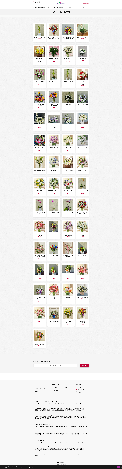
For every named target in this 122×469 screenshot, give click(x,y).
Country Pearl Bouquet (82, 297)
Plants (66, 7)
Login (66, 387)
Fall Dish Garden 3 (40, 277)
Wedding (53, 7)
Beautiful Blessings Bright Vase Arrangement (82, 321)
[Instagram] (86, 4)
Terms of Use (31, 467)
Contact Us (68, 376)
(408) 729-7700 (37, 3)
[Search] (84, 7)
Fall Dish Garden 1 (68, 277)
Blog (70, 7)
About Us (55, 387)
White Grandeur (82, 58)
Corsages (49, 7)
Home (56, 16)
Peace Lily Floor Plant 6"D (82, 37)
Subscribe (84, 365)
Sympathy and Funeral (42, 7)
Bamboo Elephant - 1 (53, 81)
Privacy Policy (54, 376)
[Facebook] (84, 4)
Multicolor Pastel (68, 297)
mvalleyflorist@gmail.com (82, 389)
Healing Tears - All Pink (82, 277)
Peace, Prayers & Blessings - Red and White (82, 83)
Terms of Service (61, 376)
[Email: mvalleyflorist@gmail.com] (88, 4)
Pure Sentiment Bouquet (82, 147)
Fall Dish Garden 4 (82, 255)
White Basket (68, 104)
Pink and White (39, 320)
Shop (59, 16)
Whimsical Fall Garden (54, 233)
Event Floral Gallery (60, 7)
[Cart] (86, 7)
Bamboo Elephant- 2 (68, 81)
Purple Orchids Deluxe (68, 212)
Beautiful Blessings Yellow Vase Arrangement (68, 321)
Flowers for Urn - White (39, 126)
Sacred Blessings (82, 126)
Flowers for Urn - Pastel (82, 104)
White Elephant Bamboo (39, 37)
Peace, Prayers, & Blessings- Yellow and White (40, 60)
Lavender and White (53, 147)
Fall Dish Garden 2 (54, 277)
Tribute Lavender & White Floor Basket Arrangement (39, 298)
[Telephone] (33, 3)
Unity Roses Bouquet (54, 255)
